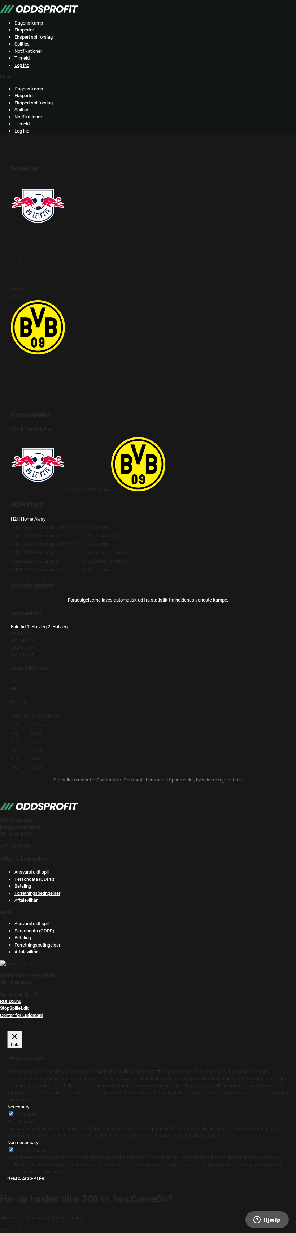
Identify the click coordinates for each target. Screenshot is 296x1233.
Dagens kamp (28, 23)
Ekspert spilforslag (33, 37)
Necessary (27, 1114)
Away (39, 519)
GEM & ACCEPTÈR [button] (25, 1178)
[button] (148, 77)
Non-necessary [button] (22, 1142)
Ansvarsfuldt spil (31, 872)
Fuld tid (18, 626)
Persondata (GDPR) (34, 879)
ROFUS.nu (10, 1001)
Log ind (21, 65)
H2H (15, 519)
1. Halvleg (37, 626)
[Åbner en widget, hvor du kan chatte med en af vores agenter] (267, 1220)
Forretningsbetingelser (37, 893)
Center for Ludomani (21, 1015)
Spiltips (22, 44)
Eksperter (24, 30)
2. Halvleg (58, 626)
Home (27, 519)
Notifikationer (28, 51)
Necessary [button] (18, 1106)
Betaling (22, 886)
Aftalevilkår (26, 900)
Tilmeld (22, 58)
